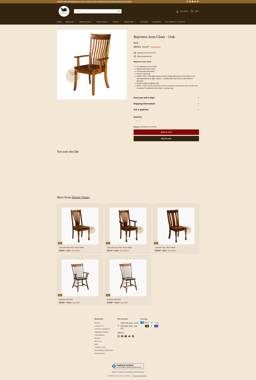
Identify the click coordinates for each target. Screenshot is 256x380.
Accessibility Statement (103, 350)
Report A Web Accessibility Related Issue (128, 372)
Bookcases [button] (129, 22)
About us (98, 341)
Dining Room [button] (85, 22)
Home (59, 22)
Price (136, 43)
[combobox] (98, 11)
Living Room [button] (101, 22)
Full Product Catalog (176, 22)
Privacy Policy (99, 353)
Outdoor (144, 22)
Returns (97, 338)
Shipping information (144, 103)
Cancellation (99, 335)
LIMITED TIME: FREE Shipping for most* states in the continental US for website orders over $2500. (94, 2)
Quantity (138, 117)
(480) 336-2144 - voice (129, 323)
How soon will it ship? (144, 97)
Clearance (156, 22)
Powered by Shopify (140, 376)
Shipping (137, 127)
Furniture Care (100, 347)
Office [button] (116, 22)
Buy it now (166, 138)
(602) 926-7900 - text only (128, 327)
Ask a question (141, 109)
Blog (96, 344)
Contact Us (99, 326)
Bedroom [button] (70, 22)
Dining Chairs (81, 197)
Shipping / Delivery (101, 332)
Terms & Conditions (102, 329)
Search (97, 323)
